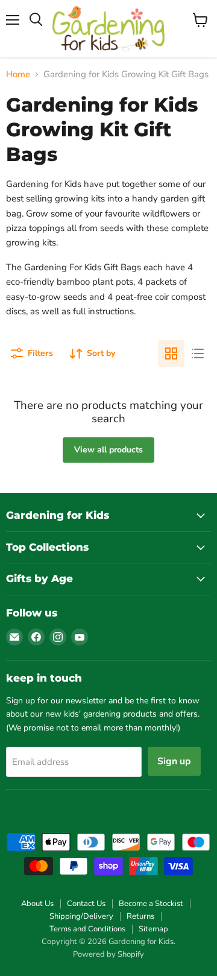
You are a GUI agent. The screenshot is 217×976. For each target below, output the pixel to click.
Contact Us (86, 903)
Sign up (174, 761)
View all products (108, 449)
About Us (37, 903)
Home (18, 74)
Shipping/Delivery (81, 916)
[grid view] (171, 353)
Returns (140, 916)
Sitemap (153, 929)
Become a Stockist (151, 903)
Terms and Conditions (87, 929)
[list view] (197, 353)
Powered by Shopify (108, 954)
